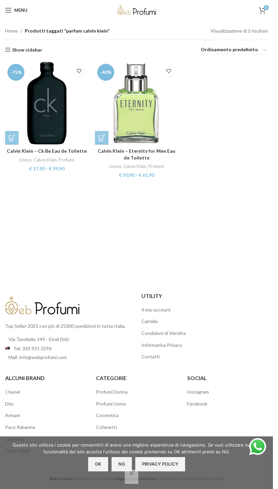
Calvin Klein (45, 160)
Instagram (198, 392)
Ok (98, 464)
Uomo (25, 160)
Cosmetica (107, 415)
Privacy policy (160, 464)
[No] (131, 477)
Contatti (150, 356)
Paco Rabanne (20, 427)
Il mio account (156, 310)
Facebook (197, 404)
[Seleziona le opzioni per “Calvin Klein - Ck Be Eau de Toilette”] (12, 138)
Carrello (149, 321)
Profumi (66, 160)
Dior (9, 404)
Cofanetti (106, 427)
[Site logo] (136, 10)
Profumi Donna (111, 392)
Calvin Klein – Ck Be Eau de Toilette (47, 151)
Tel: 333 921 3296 (32, 348)
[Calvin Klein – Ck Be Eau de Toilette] (46, 103)
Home (11, 31)
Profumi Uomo (111, 404)
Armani (12, 415)
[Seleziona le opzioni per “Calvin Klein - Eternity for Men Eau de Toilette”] (101, 138)
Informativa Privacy (161, 345)
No (121, 464)
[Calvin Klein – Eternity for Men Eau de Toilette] (136, 103)
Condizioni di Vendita (163, 333)
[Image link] (42, 305)
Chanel (12, 392)
